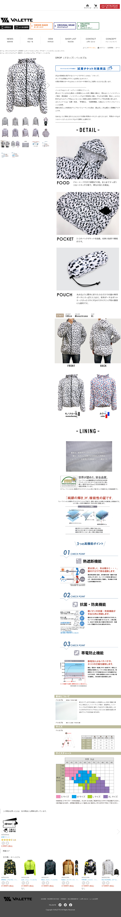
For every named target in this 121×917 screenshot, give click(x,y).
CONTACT (91, 40)
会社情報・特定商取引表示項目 (50, 899)
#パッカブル (15, 857)
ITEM (30, 40)
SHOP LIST (70, 40)
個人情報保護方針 (73, 899)
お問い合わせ (84, 899)
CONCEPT (111, 40)
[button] (6, 85)
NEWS (10, 40)
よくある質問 (94, 899)
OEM (51, 40)
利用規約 (64, 899)
